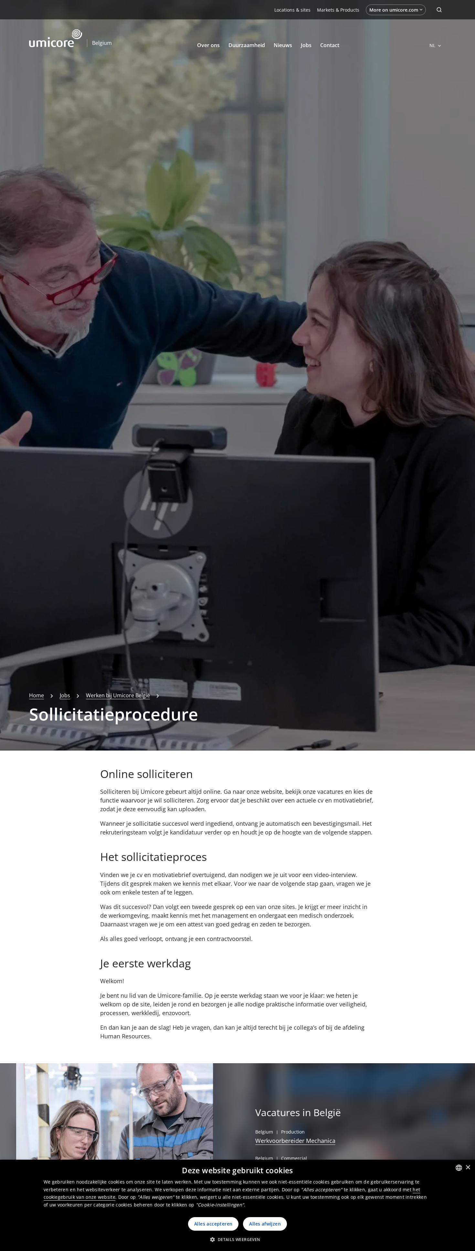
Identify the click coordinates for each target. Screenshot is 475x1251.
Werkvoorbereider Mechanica (295, 1141)
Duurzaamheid (246, 45)
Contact (329, 45)
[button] (237, 1239)
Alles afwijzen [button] (265, 1224)
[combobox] (459, 1168)
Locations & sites (292, 10)
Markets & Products (338, 10)
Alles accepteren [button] (213, 1224)
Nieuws (283, 45)
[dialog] (237, 1205)
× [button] (467, 1167)
